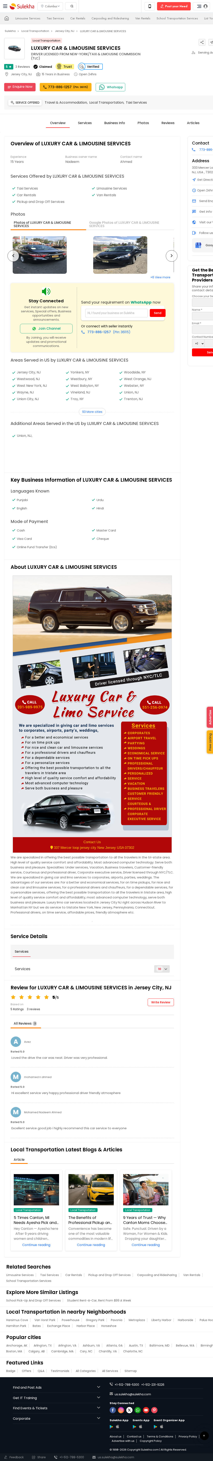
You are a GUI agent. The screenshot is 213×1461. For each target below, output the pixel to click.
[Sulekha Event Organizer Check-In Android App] (155, 1427)
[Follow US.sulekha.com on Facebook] (113, 1410)
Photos (143, 123)
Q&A (41, 1371)
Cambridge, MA (62, 1351)
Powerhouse (70, 1320)
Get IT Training (25, 1398)
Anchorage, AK (16, 1345)
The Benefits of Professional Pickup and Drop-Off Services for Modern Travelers (90, 1220)
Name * (197, 310)
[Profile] (201, 6)
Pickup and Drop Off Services (109, 1275)
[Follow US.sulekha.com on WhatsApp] (137, 1410)
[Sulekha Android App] (111, 1427)
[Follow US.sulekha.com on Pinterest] (154, 1410)
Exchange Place (58, 1326)
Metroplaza (137, 1320)
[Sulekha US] (6, 18)
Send (157, 313)
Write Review (160, 1002)
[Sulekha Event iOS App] (140, 1426)
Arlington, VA (67, 1345)
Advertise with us (123, 1441)
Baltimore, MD (160, 1345)
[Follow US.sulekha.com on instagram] (121, 1410)
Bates (37, 1326)
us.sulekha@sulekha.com (133, 1394)
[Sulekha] (5, 6)
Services (85, 123)
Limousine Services (27, 18)
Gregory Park (95, 1320)
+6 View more (160, 277)
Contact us (134, 1436)
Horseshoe (108, 1326)
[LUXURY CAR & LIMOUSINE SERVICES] (51, 255)
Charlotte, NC (133, 1351)
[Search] (71, 6)
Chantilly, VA (108, 1351)
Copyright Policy (151, 1441)
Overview (58, 123)
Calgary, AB (36, 1351)
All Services (110, 1371)
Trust (67, 66)
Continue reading (36, 1244)
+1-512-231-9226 (152, 1385)
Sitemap (131, 1371)
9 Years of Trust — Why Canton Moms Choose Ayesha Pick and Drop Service (144, 1220)
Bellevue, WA (185, 1345)
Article (19, 1159)
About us (115, 1436)
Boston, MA (14, 1351)
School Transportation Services (177, 18)
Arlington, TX (43, 1345)
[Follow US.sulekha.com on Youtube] (146, 1410)
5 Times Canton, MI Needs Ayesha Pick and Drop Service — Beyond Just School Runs (35, 1220)
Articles (193, 123)
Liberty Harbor (161, 1320)
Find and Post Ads (27, 1387)
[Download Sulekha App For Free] (150, 6)
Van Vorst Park (45, 1320)
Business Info (114, 123)
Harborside (185, 1320)
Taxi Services (55, 18)
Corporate (21, 1418)
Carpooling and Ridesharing (110, 18)
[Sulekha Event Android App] (134, 1427)
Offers (26, 1371)
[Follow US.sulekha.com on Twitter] (129, 1410)
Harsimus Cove (17, 1320)
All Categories (86, 1371)
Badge (10, 1371)
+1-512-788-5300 (127, 1385)
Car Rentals (77, 18)
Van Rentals (142, 18)
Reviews (22, 66)
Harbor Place (86, 1326)
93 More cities (92, 412)
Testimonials (60, 1371)
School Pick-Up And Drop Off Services (33, 1300)
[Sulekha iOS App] (117, 1426)
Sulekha (21, 6)
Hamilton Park (16, 1326)
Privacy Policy (188, 1436)
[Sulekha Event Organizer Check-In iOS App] (161, 1426)
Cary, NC (86, 1351)
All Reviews (25, 1023)
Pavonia (116, 1320)
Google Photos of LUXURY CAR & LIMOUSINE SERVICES (124, 224)
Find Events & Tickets (30, 1408)
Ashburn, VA (91, 1345)
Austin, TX (136, 1345)
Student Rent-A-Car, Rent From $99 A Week (99, 1300)
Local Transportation (46, 41)
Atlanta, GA (114, 1345)
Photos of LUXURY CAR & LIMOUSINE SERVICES (42, 224)
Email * (196, 323)
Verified (93, 66)
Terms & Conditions (160, 1436)
